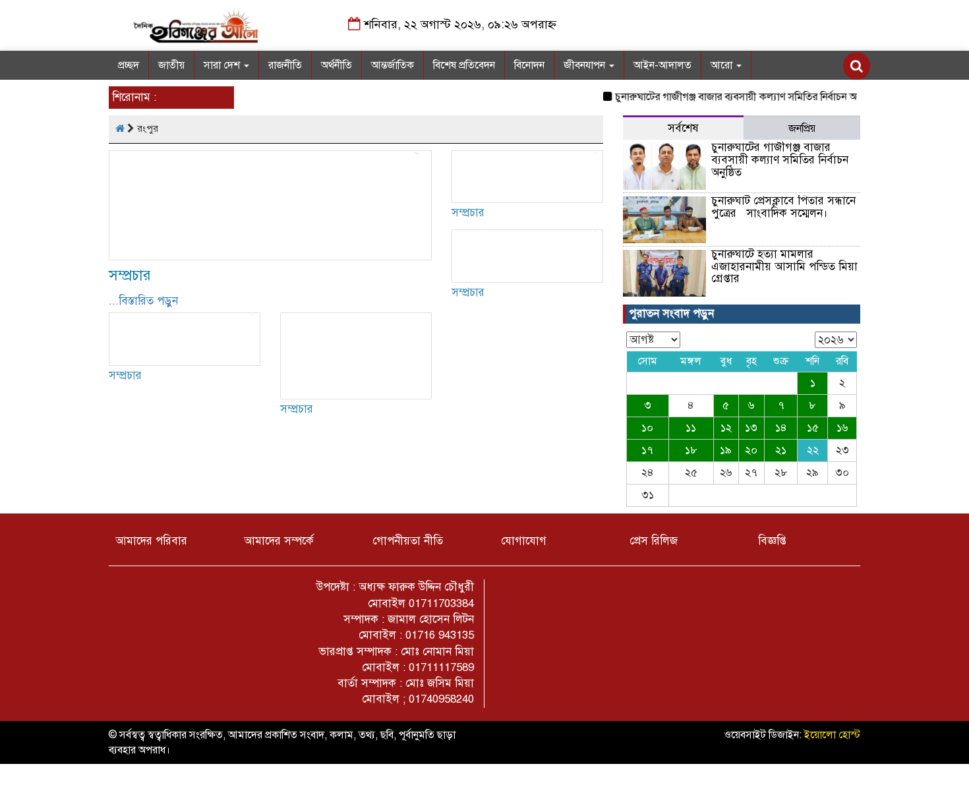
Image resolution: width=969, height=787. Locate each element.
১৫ (813, 427)
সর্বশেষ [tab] (683, 128)
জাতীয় (171, 65)
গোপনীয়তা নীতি (407, 541)
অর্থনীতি (336, 65)
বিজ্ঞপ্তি (772, 541)
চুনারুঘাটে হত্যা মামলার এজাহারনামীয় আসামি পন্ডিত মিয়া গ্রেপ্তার (784, 266)
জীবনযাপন (586, 65)
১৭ (647, 450)
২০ (751, 450)
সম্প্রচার (130, 275)
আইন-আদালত (662, 65)
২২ (813, 450)
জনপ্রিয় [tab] (801, 128)
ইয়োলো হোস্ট (832, 735)
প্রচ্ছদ (128, 65)
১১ (691, 427)
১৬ (842, 427)
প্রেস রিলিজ (654, 541)
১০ (647, 427)
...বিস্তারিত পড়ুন (143, 301)
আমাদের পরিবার (151, 541)
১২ (726, 427)
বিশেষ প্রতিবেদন (464, 65)
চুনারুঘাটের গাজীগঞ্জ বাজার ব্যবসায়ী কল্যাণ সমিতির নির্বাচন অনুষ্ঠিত (738, 96)
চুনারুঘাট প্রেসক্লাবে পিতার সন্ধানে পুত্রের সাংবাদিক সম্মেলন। (783, 207)
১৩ (751, 427)
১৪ (781, 427)
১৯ (726, 450)
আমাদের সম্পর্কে (279, 541)
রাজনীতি (285, 65)
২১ (780, 450)
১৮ (691, 450)
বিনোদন (529, 65)
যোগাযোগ (523, 541)
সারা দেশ (223, 65)
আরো (723, 65)
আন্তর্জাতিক (392, 65)
